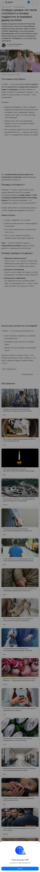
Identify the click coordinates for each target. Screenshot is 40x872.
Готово (20, 868)
